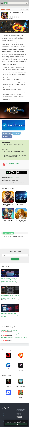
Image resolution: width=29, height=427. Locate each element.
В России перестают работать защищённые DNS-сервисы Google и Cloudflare (9, 315)
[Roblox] (8, 390)
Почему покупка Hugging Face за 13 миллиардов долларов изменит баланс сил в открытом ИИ (10, 297)
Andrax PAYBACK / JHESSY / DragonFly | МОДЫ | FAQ (14, 334)
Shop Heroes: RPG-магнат (8, 204)
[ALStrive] (5, 3)
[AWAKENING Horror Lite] (8, 379)
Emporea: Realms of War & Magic (21, 221)
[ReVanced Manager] (20, 363)
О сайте (4, 411)
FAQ (3, 413)
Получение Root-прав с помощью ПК (10, 330)
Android (11, 177)
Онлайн (12, 14)
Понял (16, 424)
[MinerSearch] (21, 353)
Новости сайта (5, 417)
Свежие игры (6, 375)
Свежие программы (8, 350)
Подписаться (15, 258)
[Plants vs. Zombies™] (20, 390)
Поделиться (8, 133)
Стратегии (22, 14)
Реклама (4, 419)
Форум (3, 415)
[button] (1, 26)
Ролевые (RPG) (16, 14)
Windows (17, 177)
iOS (14, 177)
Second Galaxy (21, 204)
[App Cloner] (8, 363)
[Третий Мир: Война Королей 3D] (20, 379)
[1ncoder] (8, 353)
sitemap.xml (19, 413)
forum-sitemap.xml (20, 414)
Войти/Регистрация (8, 233)
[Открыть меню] (2, 3)
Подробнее (22, 422)
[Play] (13, 110)
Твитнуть (17, 133)
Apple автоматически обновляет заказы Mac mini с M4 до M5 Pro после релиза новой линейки (9, 280)
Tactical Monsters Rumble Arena (8, 221)
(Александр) (21, 182)
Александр (5, 331)
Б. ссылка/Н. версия (6, 9)
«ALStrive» (24, 407)
